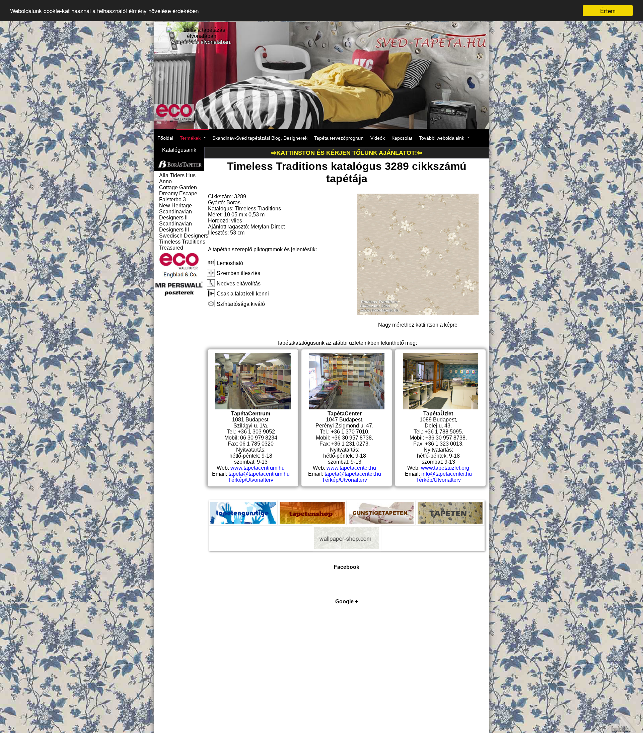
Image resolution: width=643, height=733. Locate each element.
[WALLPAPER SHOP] (346, 531)
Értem (608, 10)
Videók (377, 138)
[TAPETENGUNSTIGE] (243, 506)
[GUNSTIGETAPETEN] (381, 506)
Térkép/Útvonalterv (250, 480)
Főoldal (165, 138)
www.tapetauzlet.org (445, 468)
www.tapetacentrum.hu (257, 468)
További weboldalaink (441, 138)
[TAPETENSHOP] (312, 506)
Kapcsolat (401, 138)
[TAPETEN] (450, 506)
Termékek (190, 138)
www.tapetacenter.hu (351, 468)
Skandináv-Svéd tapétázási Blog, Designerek (259, 138)
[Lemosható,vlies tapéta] (418, 313)
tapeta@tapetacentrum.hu (259, 474)
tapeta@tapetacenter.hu (353, 474)
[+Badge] (346, 669)
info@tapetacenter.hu (446, 474)
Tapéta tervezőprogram (339, 138)
